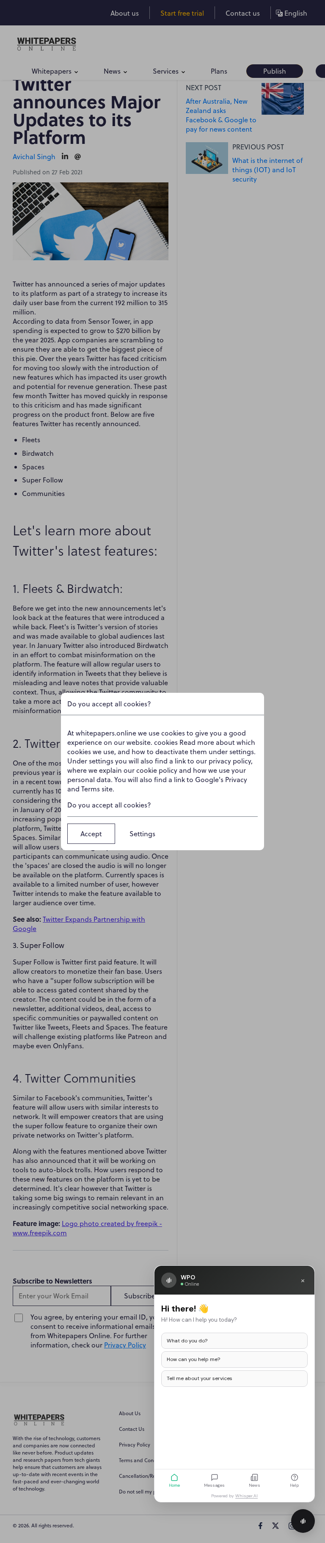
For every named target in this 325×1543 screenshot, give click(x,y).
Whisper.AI (246, 1496)
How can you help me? (193, 1359)
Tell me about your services (199, 1378)
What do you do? (187, 1340)
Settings (142, 833)
